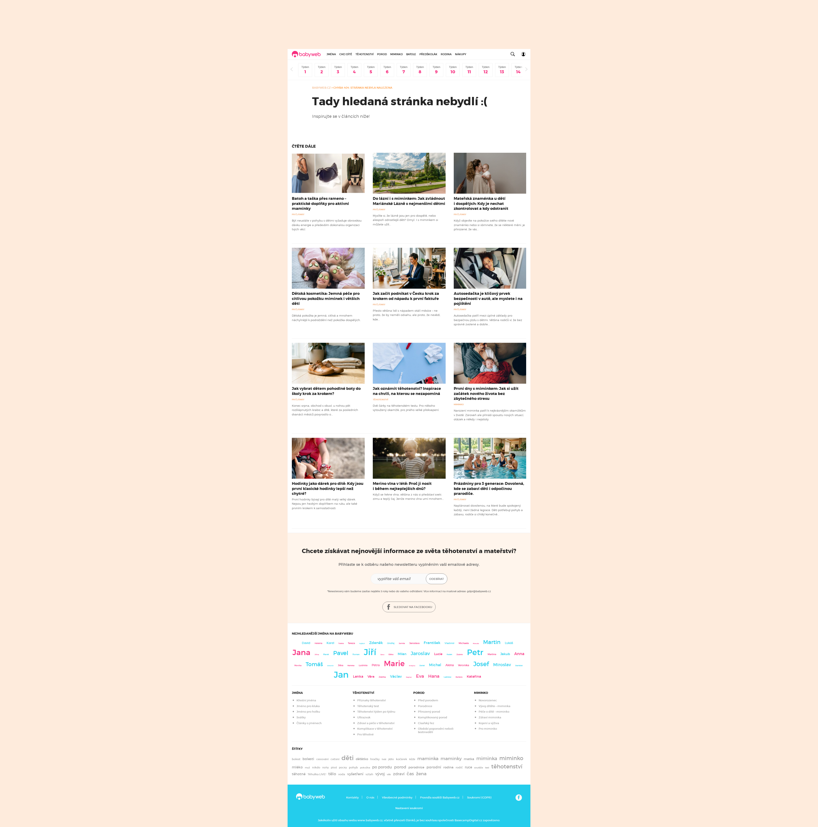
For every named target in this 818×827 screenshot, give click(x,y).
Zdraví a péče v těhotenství (376, 723)
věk (389, 774)
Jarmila (402, 643)
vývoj (380, 774)
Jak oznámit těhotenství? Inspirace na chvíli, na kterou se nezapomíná (407, 391)
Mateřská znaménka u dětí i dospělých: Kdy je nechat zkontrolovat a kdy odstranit (481, 203)
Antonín (330, 666)
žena (421, 774)
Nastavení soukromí (409, 808)
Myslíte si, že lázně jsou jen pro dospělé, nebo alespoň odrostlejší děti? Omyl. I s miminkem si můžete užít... (405, 220)
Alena (449, 665)
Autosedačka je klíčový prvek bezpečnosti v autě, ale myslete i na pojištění (488, 298)
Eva (420, 676)
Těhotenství (365, 54)
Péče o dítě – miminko (494, 711)
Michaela (464, 643)
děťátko (362, 759)
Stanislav (519, 665)
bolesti (308, 759)
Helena (318, 643)
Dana (382, 655)
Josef (481, 664)
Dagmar (409, 677)
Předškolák (428, 54)
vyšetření (355, 774)
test (487, 767)
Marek (326, 654)
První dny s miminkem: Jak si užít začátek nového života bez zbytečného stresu (486, 393)
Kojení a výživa (489, 723)
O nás (370, 797)
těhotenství (506, 766)
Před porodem (428, 700)
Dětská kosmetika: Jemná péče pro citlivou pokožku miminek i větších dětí (326, 298)
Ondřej (391, 643)
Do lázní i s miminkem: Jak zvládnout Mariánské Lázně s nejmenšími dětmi (409, 201)
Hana (433, 676)
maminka (427, 758)
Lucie (438, 654)
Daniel (422, 665)
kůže (412, 759)
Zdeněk (376, 642)
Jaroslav (420, 653)
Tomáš (314, 664)
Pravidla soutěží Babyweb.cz (439, 797)
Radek (449, 654)
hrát (384, 759)
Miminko (396, 54)
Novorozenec (488, 700)
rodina (448, 767)
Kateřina (474, 676)
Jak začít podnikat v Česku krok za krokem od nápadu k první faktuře (406, 296)
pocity (343, 767)
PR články (298, 214)
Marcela (476, 643)
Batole (411, 54)
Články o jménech (309, 723)
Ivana (341, 643)
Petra (376, 665)
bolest (296, 759)
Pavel (340, 653)
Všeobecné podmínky (397, 797)
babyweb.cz (321, 87)
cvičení (335, 759)
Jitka (340, 665)
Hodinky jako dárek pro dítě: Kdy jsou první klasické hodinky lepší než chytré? (327, 488)
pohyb (353, 767)
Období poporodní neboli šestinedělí (436, 730)
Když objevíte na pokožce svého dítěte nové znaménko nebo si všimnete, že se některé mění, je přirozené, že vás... (489, 225)
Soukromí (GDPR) (479, 797)
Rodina (446, 54)
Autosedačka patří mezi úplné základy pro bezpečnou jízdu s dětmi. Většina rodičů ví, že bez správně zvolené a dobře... (488, 320)
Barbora (459, 677)
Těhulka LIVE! (317, 774)
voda (341, 774)
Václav (396, 676)
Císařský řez (426, 723)
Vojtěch (362, 643)
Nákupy (460, 54)
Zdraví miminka (490, 717)
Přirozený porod (429, 711)
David (306, 643)
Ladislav (447, 677)
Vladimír (449, 643)
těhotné (298, 774)
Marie (394, 663)
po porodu (382, 767)
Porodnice (425, 706)
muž (307, 767)
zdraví (399, 773)
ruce (468, 767)
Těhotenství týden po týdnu (376, 711)
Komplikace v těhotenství (375, 728)
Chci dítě (345, 54)
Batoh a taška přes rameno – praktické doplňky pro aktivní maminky (320, 203)
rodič (459, 767)
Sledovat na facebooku (412, 607)
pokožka (365, 767)
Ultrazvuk (363, 717)
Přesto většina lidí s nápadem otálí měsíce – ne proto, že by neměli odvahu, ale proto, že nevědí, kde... (406, 315)
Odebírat (436, 579)
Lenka (358, 676)
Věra (370, 677)
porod (400, 766)
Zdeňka (382, 677)
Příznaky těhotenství (371, 700)
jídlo (391, 759)
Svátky (301, 717)
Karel (330, 643)
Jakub (505, 654)
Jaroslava (414, 643)
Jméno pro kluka (308, 706)
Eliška (391, 654)
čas (410, 774)
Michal (435, 665)
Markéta (350, 665)
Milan (402, 654)
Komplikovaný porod (432, 717)
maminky (451, 758)
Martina (492, 654)
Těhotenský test (368, 706)
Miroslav (502, 664)
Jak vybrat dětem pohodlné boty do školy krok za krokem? (326, 391)
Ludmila (363, 665)
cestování (322, 759)
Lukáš (509, 643)
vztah (369, 774)
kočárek (401, 759)
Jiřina (317, 655)
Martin (492, 642)
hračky (375, 759)
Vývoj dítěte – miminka (494, 706)
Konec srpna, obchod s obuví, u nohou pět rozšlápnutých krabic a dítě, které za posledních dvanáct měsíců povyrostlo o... (325, 410)
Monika (297, 665)
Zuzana (460, 654)
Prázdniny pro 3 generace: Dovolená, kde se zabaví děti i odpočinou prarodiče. (489, 488)
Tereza (351, 643)
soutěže (478, 767)
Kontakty (352, 797)
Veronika (463, 665)
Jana (301, 652)
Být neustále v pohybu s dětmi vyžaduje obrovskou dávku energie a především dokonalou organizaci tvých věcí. (326, 225)
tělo (332, 773)
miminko (511, 758)
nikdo (316, 767)
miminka (486, 758)
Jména (331, 54)
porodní (433, 767)
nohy (325, 767)
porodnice (416, 767)
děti (347, 758)
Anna (519, 653)
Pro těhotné (365, 734)
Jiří (370, 652)
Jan (341, 675)
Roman (356, 654)
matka (469, 759)
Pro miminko (488, 728)
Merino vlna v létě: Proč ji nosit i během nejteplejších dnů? (402, 486)
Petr (475, 652)
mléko (297, 767)
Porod (382, 54)
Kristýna (412, 666)
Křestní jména (306, 700)
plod (334, 767)
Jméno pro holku (308, 711)
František (432, 643)
